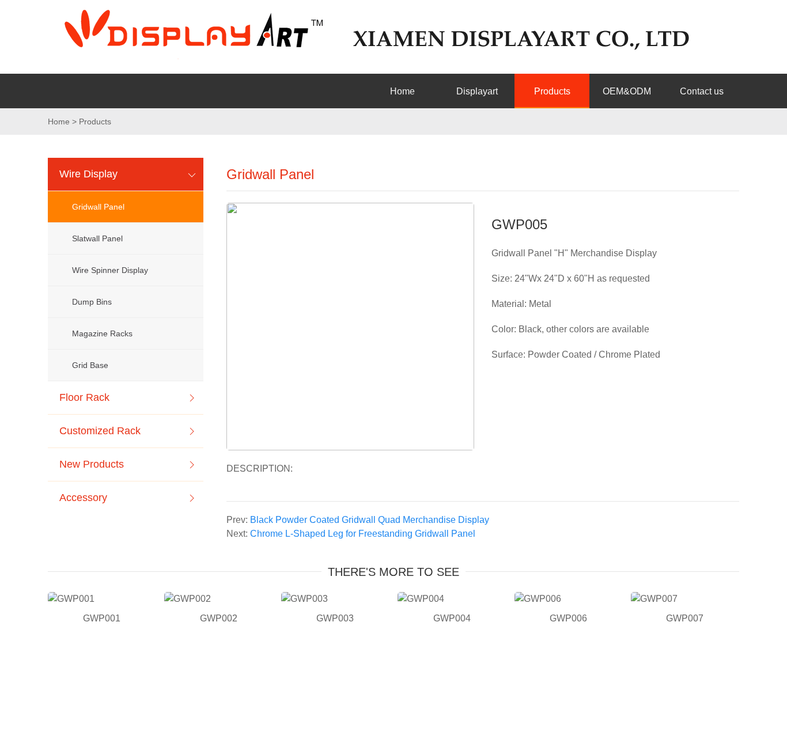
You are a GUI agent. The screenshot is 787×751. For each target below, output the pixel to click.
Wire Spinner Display (110, 270)
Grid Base (90, 365)
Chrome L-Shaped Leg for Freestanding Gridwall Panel (362, 533)
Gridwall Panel (98, 206)
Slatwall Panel (97, 238)
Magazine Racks (102, 333)
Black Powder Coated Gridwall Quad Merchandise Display (369, 520)
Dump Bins (92, 301)
